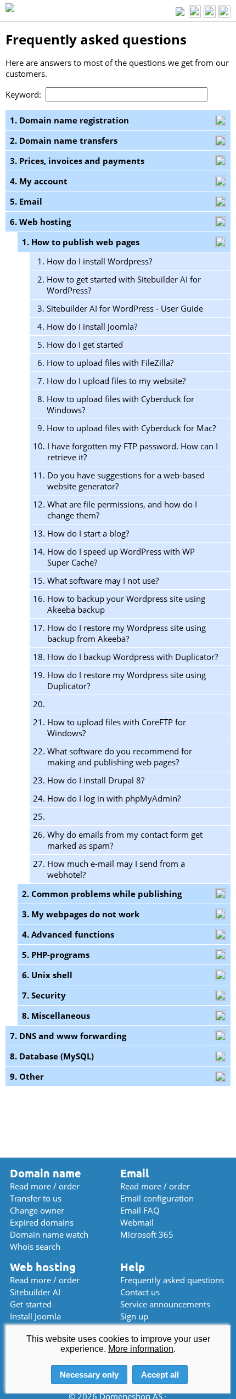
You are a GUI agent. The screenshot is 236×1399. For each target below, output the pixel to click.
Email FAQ (140, 1210)
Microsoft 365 (146, 1234)
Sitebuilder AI (35, 1292)
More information (140, 1348)
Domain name (45, 1173)
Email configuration (157, 1198)
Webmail (137, 1222)
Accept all (160, 1374)
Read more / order (45, 1186)
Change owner (37, 1210)
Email (134, 1173)
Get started (31, 1304)
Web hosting (43, 1267)
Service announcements (165, 1304)
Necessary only (89, 1374)
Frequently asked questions (172, 1279)
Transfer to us (35, 1198)
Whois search (35, 1246)
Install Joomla (35, 1316)
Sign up (134, 1316)
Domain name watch (49, 1234)
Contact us (140, 1292)
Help (132, 1267)
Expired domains (42, 1222)
